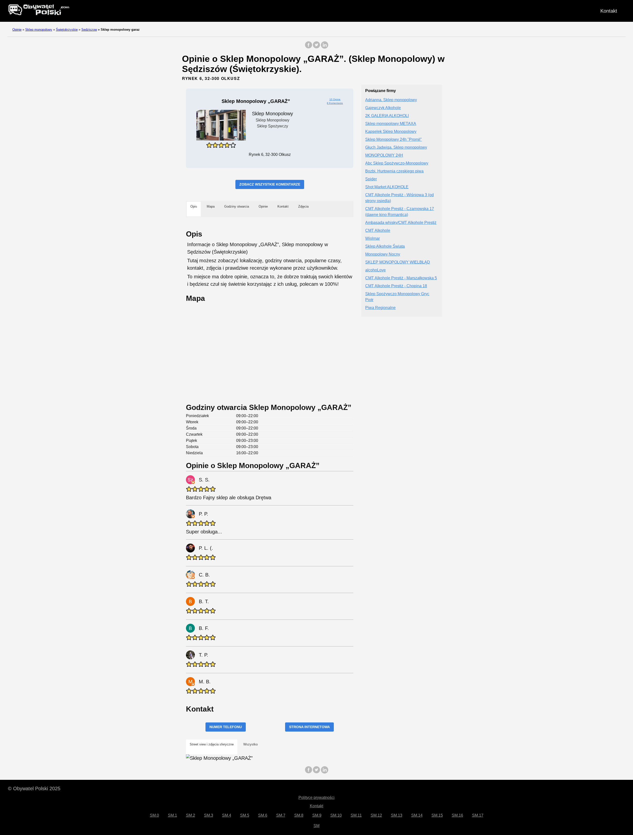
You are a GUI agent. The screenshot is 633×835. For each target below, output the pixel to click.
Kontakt (608, 11)
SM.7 (280, 815)
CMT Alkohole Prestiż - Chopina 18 (396, 286)
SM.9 (316, 815)
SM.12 (376, 815)
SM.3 (208, 815)
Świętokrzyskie (67, 29)
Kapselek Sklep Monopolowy (390, 132)
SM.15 (437, 815)
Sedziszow (89, 29)
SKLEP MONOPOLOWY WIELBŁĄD (397, 262)
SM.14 (417, 815)
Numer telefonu (225, 727)
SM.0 (154, 815)
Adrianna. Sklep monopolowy (391, 100)
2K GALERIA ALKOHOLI (387, 116)
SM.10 (336, 815)
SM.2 (190, 815)
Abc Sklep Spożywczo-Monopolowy (396, 163)
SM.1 (172, 815)
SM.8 (298, 815)
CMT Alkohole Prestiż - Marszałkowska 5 (401, 278)
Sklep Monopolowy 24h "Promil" (393, 140)
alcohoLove (375, 270)
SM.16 (457, 815)
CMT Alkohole (377, 231)
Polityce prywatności (316, 797)
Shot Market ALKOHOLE (386, 187)
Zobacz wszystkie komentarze (269, 184)
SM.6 (262, 815)
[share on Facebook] (309, 47)
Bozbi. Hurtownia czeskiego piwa (394, 171)
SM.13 (396, 815)
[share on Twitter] (316, 47)
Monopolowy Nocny (382, 254)
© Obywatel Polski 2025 (34, 788)
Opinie (17, 29)
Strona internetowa (309, 727)
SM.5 (244, 815)
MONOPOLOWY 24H (384, 155)
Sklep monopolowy (38, 29)
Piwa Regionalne (380, 308)
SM (316, 826)
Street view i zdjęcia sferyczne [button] (212, 744)
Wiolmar (372, 239)
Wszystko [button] (250, 744)
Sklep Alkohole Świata (385, 246)
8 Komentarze (335, 103)
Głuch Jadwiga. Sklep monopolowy (396, 147)
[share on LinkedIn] (324, 47)
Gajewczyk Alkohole (383, 108)
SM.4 (226, 815)
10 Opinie (334, 99)
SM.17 (477, 815)
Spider (371, 179)
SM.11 (356, 815)
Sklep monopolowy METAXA (390, 124)
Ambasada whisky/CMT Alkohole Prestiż (400, 223)
